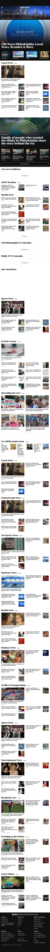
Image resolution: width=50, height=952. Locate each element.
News (3, 18)
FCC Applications (5, 938)
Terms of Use (21, 938)
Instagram (20, 922)
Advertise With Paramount (40, 935)
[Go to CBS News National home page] (25, 7)
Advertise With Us (38, 924)
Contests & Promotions (39, 922)
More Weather (24, 175)
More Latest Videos (24, 163)
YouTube (20, 919)
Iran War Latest (4, 921)
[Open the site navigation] (9, 7)
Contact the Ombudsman (39, 942)
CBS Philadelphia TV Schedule (16, 243)
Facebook (20, 921)
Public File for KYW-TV (6, 933)
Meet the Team (37, 919)
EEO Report (4, 940)
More (16, 63)
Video (18, 18)
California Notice (21, 935)
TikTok (19, 924)
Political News (4, 919)
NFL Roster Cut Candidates (7, 922)
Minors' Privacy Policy (22, 940)
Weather (8, 18)
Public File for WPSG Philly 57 (8, 935)
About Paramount (38, 933)
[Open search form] (47, 7)
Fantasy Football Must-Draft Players (7, 925)
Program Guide (37, 921)
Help (35, 938)
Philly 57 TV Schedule (12, 256)
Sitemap (36, 928)
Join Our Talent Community (40, 937)
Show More (24, 236)
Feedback (36, 940)
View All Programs (24, 249)
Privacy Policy (21, 933)
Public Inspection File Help (7, 937)
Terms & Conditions (38, 926)
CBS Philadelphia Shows (26, 18)
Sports (13, 18)
